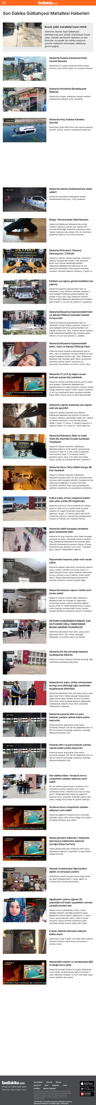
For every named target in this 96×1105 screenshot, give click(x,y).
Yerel (65, 1085)
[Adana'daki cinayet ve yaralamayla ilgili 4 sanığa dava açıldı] (24, 973)
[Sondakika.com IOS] (87, 1083)
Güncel (49, 1082)
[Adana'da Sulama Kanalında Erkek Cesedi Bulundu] (24, 69)
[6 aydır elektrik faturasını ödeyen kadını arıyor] (24, 943)
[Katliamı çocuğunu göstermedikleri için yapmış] (24, 293)
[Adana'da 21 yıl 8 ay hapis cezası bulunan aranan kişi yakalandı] (24, 386)
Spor (46, 1085)
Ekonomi (37, 1085)
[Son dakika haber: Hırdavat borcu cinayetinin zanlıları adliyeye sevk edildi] (24, 788)
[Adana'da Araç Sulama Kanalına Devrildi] (24, 131)
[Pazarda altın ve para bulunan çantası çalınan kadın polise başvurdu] (24, 756)
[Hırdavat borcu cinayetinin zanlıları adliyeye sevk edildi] (24, 819)
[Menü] (4, 3)
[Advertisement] (48, 165)
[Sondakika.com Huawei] (87, 1094)
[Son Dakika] (48, 3)
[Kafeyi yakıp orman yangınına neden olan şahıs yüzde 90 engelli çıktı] (24, 509)
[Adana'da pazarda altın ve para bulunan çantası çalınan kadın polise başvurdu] (24, 726)
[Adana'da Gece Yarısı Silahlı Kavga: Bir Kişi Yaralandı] (24, 479)
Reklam (13, 1090)
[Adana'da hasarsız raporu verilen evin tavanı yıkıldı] (24, 602)
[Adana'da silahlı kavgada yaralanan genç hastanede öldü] (24, 540)
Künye (24, 1090)
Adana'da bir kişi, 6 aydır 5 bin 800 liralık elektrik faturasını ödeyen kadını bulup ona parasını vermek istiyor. (71, 941)
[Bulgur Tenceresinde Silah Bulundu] (24, 231)
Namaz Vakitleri (49, 1088)
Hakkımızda (6, 1090)
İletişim (18, 1090)
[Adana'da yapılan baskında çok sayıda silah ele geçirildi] (24, 416)
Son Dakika (38, 1082)
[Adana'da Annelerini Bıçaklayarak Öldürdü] (24, 100)
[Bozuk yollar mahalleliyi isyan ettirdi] (22, 37)
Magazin (55, 1085)
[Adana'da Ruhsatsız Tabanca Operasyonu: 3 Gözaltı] (24, 262)
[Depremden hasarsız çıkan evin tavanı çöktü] (24, 571)
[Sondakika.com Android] (87, 1088)
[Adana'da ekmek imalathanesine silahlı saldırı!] (24, 200)
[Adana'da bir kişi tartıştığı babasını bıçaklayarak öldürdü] (24, 663)
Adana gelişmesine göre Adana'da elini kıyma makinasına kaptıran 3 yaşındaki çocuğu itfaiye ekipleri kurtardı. (70, 851)
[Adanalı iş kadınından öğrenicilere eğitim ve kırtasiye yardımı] (24, 880)
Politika (37, 1088)
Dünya (58, 1082)
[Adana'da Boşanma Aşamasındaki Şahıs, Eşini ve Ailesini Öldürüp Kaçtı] (24, 355)
